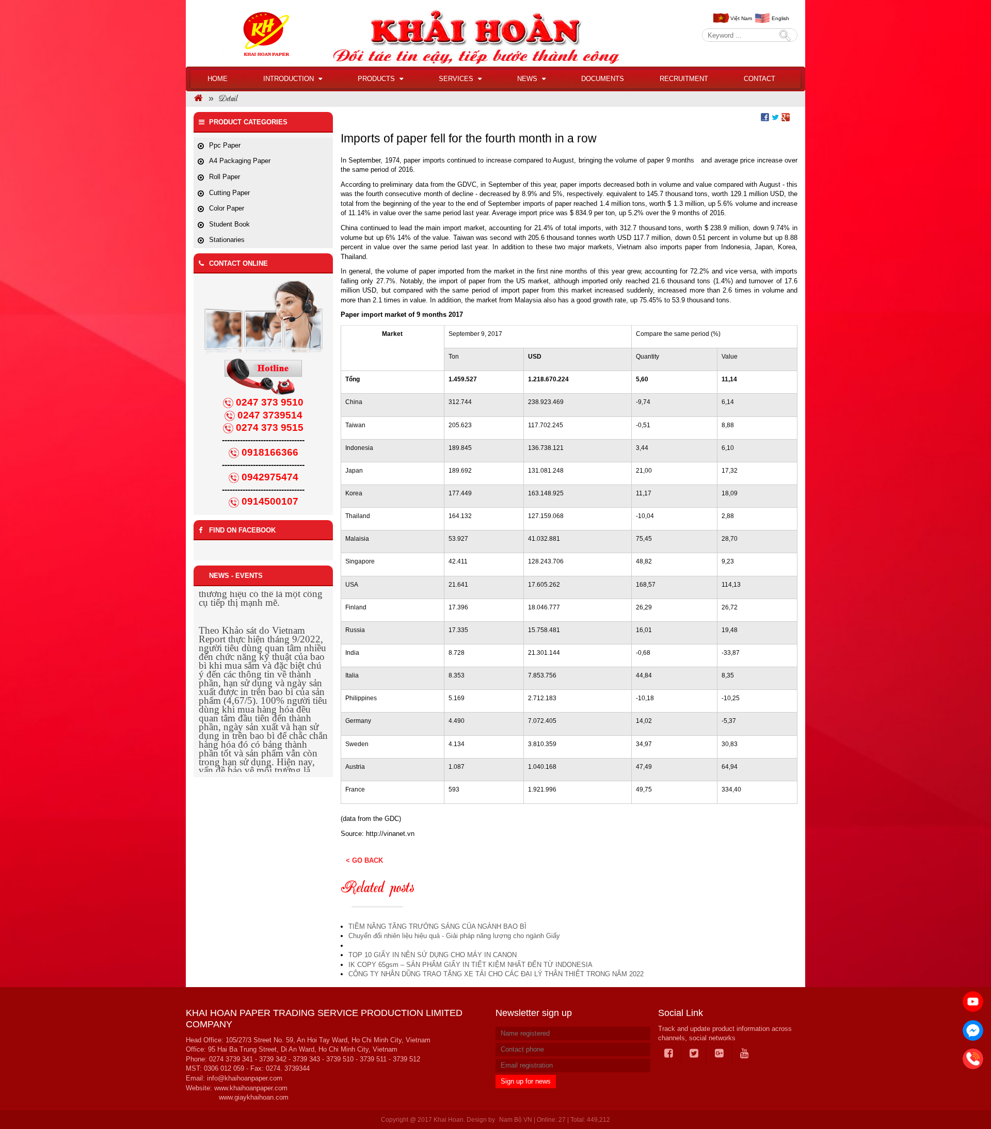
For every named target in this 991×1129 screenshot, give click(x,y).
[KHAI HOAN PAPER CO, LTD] (198, 99)
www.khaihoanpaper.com (250, 1088)
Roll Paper (224, 177)
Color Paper (226, 208)
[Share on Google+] (785, 116)
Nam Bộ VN (515, 1119)
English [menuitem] (780, 18)
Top (966, 1091)
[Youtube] (744, 1053)
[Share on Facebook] (765, 116)
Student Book (229, 224)
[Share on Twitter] (775, 116)
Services (457, 79)
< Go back (364, 860)
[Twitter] (694, 1053)
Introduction (289, 79)
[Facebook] (669, 1053)
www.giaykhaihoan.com (254, 1097)
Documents (602, 79)
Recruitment (684, 79)
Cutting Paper (229, 193)
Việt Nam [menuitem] (741, 18)
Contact (759, 79)
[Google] (719, 1053)
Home (217, 79)
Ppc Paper (225, 145)
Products (377, 79)
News (528, 79)
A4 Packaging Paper (239, 161)
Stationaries (227, 240)
